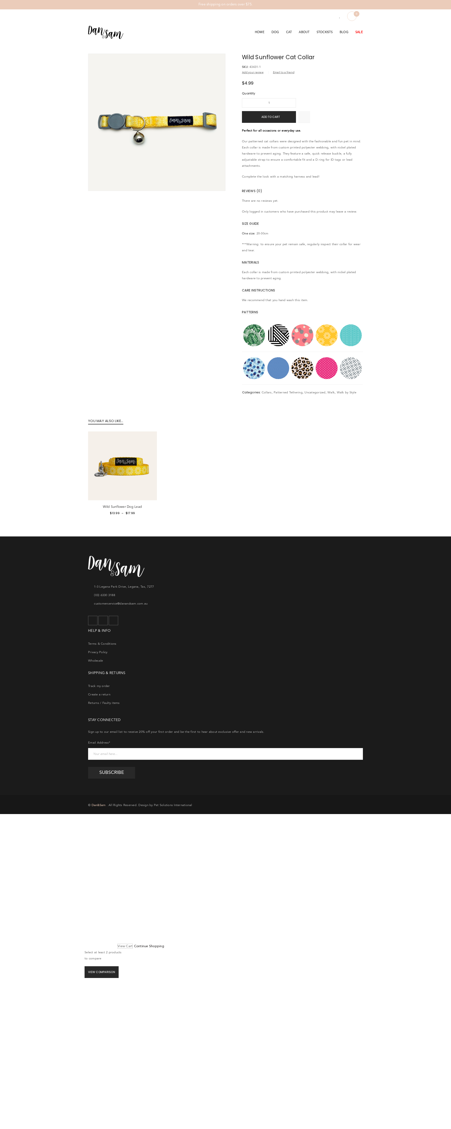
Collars (267, 392)
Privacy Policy (98, 652)
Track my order (99, 686)
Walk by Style (346, 392)
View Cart (125, 946)
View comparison (101, 972)
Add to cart (270, 117)
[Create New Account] (330, 16)
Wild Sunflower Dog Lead (122, 506)
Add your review (253, 72)
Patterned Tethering (288, 392)
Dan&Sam (99, 805)
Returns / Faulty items (104, 703)
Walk (331, 392)
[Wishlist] (339, 16)
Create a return (99, 694)
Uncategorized (314, 392)
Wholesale (95, 661)
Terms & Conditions (102, 644)
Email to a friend (283, 72)
